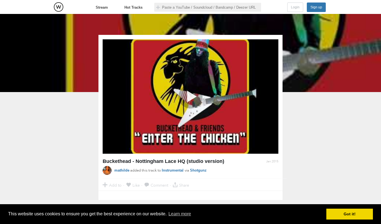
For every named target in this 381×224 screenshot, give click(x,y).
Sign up (316, 7)
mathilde (121, 170)
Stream (102, 7)
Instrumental (173, 170)
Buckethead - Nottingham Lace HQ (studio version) (163, 161)
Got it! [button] (350, 214)
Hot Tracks (133, 7)
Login (295, 7)
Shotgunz (198, 170)
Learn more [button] (179, 213)
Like (136, 185)
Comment (159, 185)
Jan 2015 (272, 161)
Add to (115, 185)
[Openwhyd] (58, 7)
